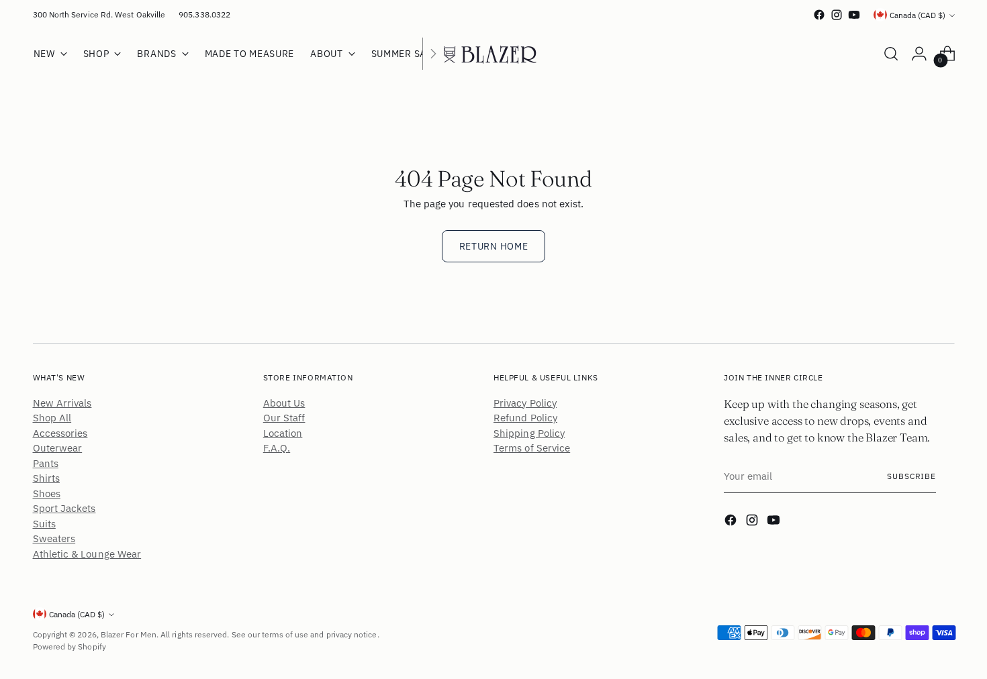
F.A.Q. (276, 447)
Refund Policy (525, 417)
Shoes (46, 493)
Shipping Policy (529, 433)
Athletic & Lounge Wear (87, 553)
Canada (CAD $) (917, 15)
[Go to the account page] (919, 53)
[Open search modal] (891, 53)
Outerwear (58, 447)
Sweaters (54, 538)
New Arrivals (62, 403)
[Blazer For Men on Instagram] (837, 15)
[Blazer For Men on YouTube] (854, 15)
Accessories (60, 433)
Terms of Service (531, 447)
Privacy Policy (525, 403)
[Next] (433, 53)
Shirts (46, 478)
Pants (45, 463)
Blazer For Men (128, 634)
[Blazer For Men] (493, 53)
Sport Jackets (64, 508)
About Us (284, 403)
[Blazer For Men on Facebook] (819, 15)
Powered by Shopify (69, 646)
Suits (44, 523)
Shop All (52, 417)
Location (283, 433)
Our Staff (284, 417)
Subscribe (911, 476)
